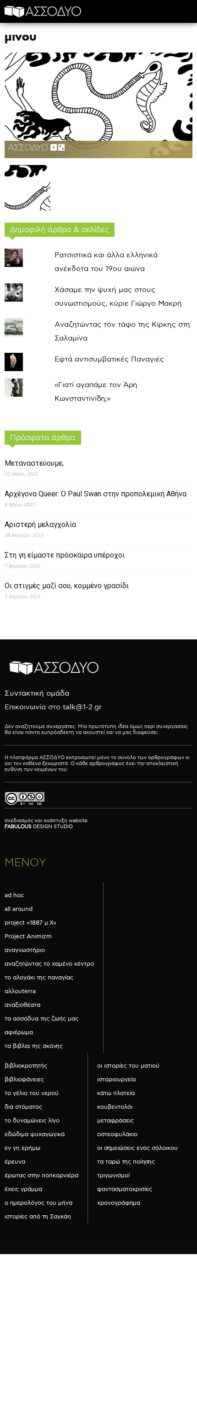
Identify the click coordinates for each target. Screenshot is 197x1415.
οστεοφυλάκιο (117, 1134)
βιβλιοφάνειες (24, 1079)
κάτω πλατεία (116, 1093)
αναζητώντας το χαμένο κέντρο (49, 964)
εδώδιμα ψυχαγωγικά (35, 1134)
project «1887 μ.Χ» (30, 922)
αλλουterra (20, 991)
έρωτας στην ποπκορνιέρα (41, 1175)
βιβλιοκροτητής (26, 1065)
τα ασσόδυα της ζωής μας (41, 1018)
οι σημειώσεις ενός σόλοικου (137, 1148)
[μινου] (98, 156)
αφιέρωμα (19, 1032)
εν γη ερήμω (22, 1148)
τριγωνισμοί (113, 1175)
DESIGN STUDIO (39, 827)
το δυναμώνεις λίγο (32, 1120)
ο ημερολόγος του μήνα (38, 1203)
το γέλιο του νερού (32, 1093)
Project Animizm (28, 936)
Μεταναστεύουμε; (34, 463)
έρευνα (15, 1161)
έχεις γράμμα (23, 1189)
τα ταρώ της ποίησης (126, 1161)
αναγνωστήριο (25, 950)
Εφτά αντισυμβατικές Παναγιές (109, 359)
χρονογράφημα (118, 1203)
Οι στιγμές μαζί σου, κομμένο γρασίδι (67, 585)
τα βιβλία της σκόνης (34, 1046)
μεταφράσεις (115, 1120)
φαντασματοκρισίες (124, 1189)
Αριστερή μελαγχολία (40, 524)
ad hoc (14, 895)
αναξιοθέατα (22, 1005)
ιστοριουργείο (116, 1079)
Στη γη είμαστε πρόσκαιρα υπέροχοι (65, 555)
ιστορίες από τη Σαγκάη (38, 1216)
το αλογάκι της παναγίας (39, 977)
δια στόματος (23, 1107)
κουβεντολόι (114, 1107)
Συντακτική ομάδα (37, 693)
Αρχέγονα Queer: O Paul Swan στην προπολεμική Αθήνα (95, 493)
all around (19, 909)
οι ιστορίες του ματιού (128, 1065)
